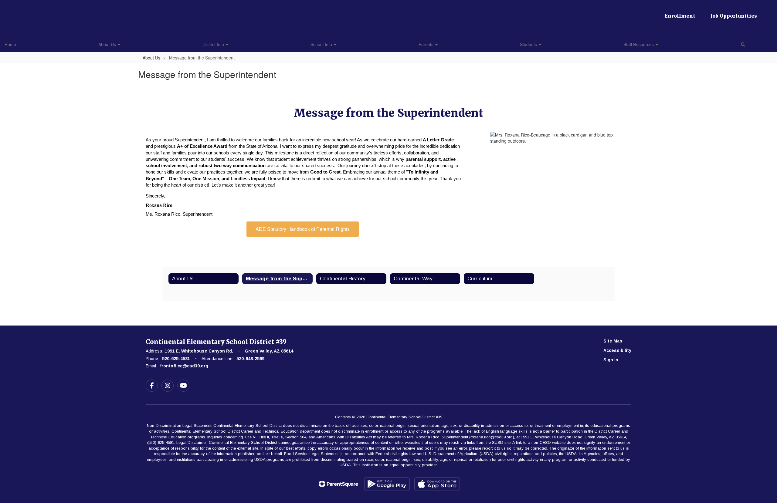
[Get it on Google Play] (387, 484)
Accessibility (617, 350)
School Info (321, 44)
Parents (427, 44)
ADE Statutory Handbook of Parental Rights (303, 228)
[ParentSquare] (338, 483)
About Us (107, 44)
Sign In (610, 359)
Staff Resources (639, 44)
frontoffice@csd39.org (184, 365)
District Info (213, 44)
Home (10, 44)
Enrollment (679, 16)
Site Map (612, 341)
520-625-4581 (176, 358)
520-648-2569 (250, 358)
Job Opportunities (734, 16)
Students (529, 44)
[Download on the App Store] (437, 484)
